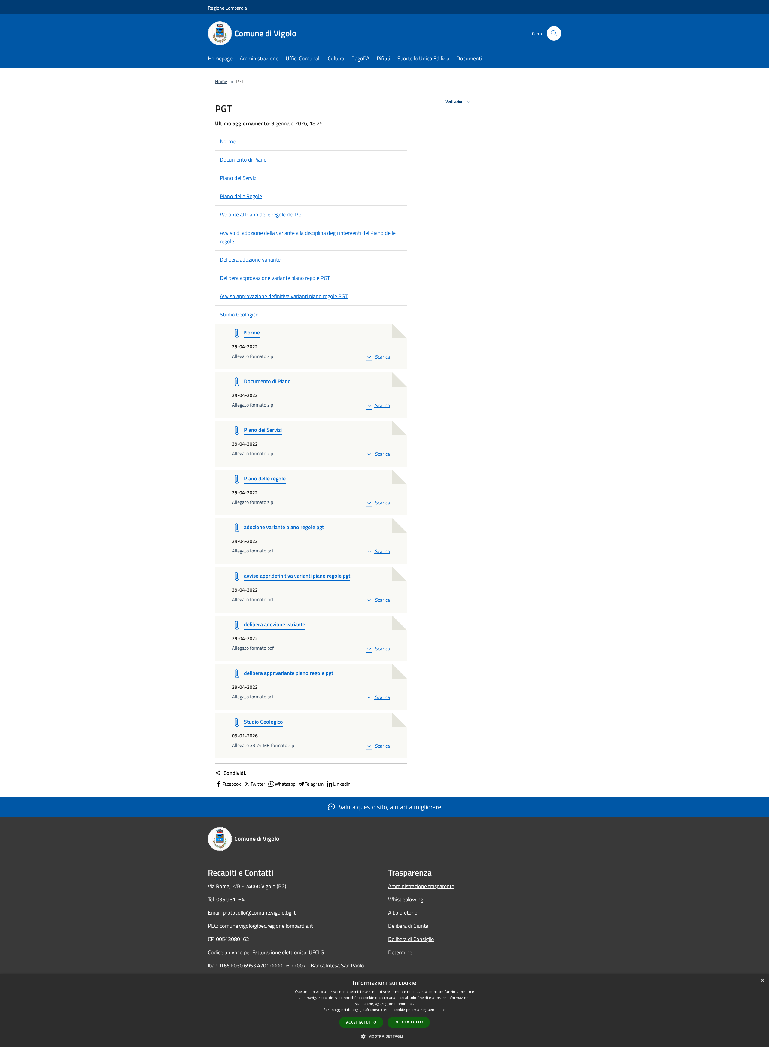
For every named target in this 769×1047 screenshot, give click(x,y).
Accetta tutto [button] (361, 1022)
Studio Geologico (239, 314)
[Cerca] (554, 33)
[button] (384, 1036)
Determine (400, 952)
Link (442, 1009)
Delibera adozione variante (250, 260)
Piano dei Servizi (238, 178)
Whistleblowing (405, 899)
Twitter (258, 784)
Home (221, 81)
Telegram (314, 784)
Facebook (231, 784)
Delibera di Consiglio (411, 939)
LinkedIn (342, 784)
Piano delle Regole (241, 196)
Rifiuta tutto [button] (408, 1021)
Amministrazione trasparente (421, 886)
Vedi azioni (455, 101)
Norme (228, 141)
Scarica (382, 356)
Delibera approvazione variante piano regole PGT (275, 278)
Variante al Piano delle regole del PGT (262, 214)
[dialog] (384, 1010)
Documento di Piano (243, 160)
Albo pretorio (403, 913)
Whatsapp (285, 784)
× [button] (762, 980)
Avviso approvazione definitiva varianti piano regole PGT (284, 296)
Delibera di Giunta (408, 926)
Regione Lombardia (227, 7)
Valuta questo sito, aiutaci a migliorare (389, 807)
